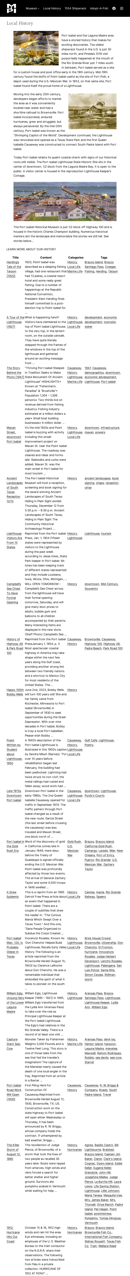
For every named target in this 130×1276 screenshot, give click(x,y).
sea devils (101, 1057)
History (72, 262)
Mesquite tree (113, 1195)
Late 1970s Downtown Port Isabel (14, 795)
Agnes (89, 1145)
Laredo (103, 850)
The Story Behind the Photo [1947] (15, 372)
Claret (98, 1158)
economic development (100, 377)
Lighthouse (74, 322)
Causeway (74, 368)
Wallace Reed (107, 1246)
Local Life (73, 266)
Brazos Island (94, 262)
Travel (107, 1094)
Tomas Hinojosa (110, 1218)
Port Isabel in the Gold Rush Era (15, 846)
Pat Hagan (101, 1209)
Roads (103, 1090)
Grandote (91, 1172)
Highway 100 (93, 643)
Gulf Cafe (91, 740)
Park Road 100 (113, 648)
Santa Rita (107, 970)
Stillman (109, 974)
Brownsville (92, 639)
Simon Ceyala (94, 974)
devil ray (109, 1039)
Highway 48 (112, 643)
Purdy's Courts (94, 795)
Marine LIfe (74, 271)
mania (100, 892)
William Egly (99, 1007)
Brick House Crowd (97, 938)
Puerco (89, 859)
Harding (101, 271)
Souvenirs (91, 588)
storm (89, 979)
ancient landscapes (97, 478)
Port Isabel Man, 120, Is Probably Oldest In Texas (15, 947)
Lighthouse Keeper (97, 1002)
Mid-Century (109, 584)
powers (100, 432)
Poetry (89, 745)
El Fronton (105, 947)
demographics (94, 372)
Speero (101, 896)
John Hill (104, 1172)
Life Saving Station (106, 1186)
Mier (112, 850)
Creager (110, 266)
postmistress (102, 1213)
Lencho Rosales (111, 961)
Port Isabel (108, 381)
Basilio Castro (104, 1145)
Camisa (89, 892)
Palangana (108, 965)
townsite (110, 322)
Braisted (108, 1149)
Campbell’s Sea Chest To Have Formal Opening (14, 593)
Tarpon (113, 271)
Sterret (89, 1062)
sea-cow (115, 1057)
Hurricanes (74, 1149)
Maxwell (90, 1053)
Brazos (89, 841)
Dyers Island (105, 1163)
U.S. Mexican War (73, 850)
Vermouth (91, 1222)
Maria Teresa (93, 1195)
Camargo (91, 850)
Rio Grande (103, 859)
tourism (106, 533)
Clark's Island (112, 1158)
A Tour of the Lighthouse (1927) (15, 322)
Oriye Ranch (105, 1204)
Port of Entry (105, 855)
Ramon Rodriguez (109, 1053)
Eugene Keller (102, 1168)
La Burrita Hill (103, 1181)
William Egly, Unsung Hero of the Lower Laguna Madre (15, 1002)
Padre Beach (93, 648)
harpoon (110, 1044)
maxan (89, 432)
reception (112, 483)
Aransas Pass (93, 993)
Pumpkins (91, 1218)
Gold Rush (74, 841)
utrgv (88, 487)
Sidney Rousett (95, 1241)
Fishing (89, 271)
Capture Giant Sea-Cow (14, 1044)
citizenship (109, 942)
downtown (112, 372)
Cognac (90, 1163)
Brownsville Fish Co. (98, 1232)
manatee (111, 1048)
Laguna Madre (94, 1048)
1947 (88, 368)
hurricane (91, 952)
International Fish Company (103, 1236)
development (93, 317)
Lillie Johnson (110, 1190)
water (88, 326)
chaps (100, 483)
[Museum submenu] (38, 8)
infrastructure (110, 427)
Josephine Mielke (96, 1177)
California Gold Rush (98, 846)
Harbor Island (94, 1044)
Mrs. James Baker (96, 1200)
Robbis (89, 1057)
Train (93, 1246)
